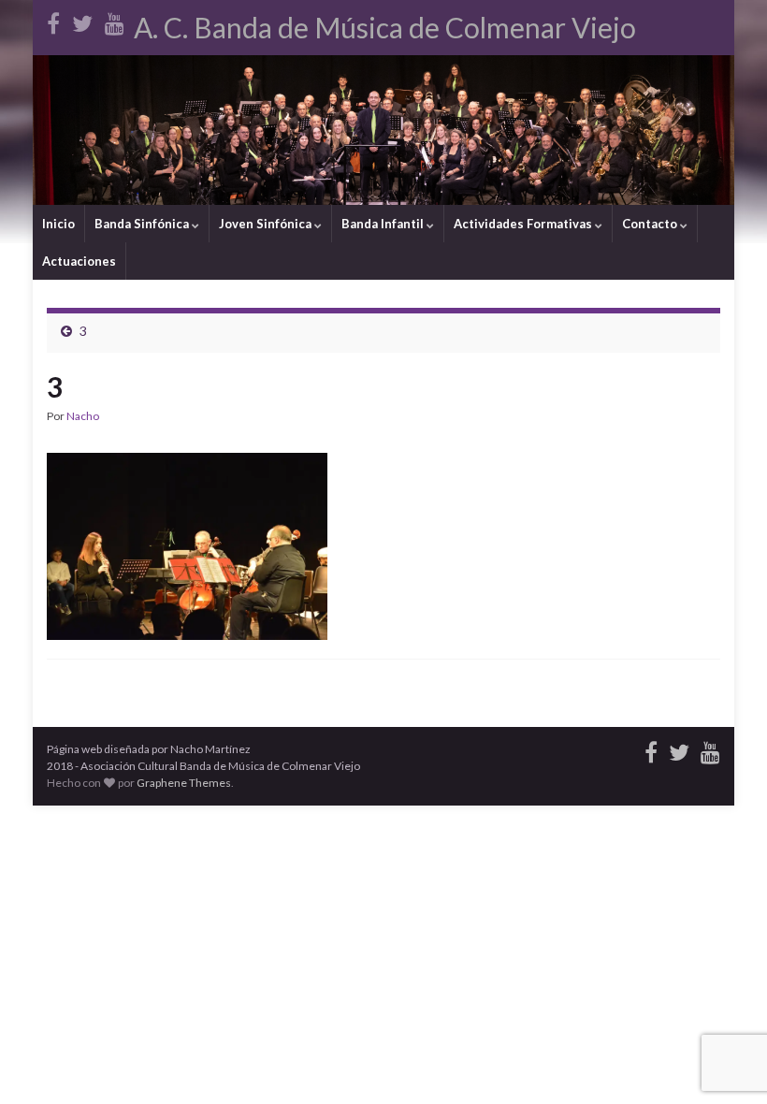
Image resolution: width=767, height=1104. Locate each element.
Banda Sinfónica (143, 223)
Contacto (651, 223)
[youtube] (114, 20)
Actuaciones (79, 261)
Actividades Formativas (524, 223)
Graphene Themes (184, 783)
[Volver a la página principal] (383, 130)
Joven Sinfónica (266, 223)
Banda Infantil (384, 223)
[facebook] (53, 20)
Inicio (58, 223)
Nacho (82, 416)
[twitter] (82, 20)
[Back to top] (725, 1062)
